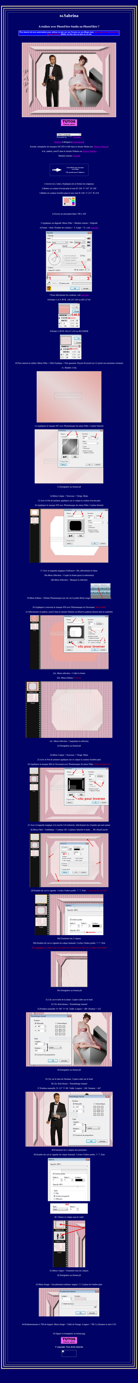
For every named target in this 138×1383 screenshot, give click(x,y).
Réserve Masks (100, 146)
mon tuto (94, 228)
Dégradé (76, 156)
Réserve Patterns (89, 151)
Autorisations (77, 142)
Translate (77, 137)
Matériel (58, 142)
